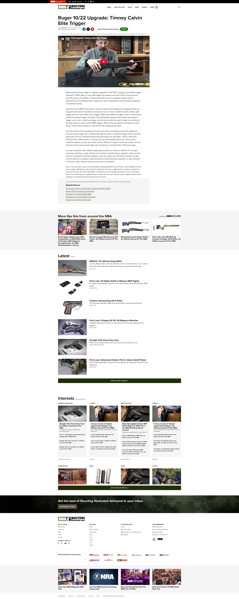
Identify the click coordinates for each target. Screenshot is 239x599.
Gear (137, 7)
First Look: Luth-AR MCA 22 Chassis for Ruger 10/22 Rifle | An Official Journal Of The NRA (166, 239)
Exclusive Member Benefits (160, 529)
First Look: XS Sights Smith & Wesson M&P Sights (114, 281)
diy (96, 182)
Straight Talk (63, 430)
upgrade (83, 182)
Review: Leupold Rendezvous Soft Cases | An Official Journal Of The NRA (103, 239)
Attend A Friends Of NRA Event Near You (165, 587)
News (109, 7)
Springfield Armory (128, 432)
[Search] (179, 7)
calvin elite (110, 182)
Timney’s (121, 92)
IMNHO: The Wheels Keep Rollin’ (105, 261)
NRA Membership (157, 527)
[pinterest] (92, 28)
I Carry (92, 403)
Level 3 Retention (105, 430)
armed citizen (72, 430)
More (72, 257)
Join (69, 2)
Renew (74, 2)
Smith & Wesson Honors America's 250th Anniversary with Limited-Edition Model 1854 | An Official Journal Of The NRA (134, 444)
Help (59, 535)
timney (116, 182)
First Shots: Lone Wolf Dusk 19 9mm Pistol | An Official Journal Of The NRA (166, 450)
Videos (144, 7)
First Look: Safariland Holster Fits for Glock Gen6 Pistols (117, 360)
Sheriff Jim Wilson (98, 345)
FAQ (59, 532)
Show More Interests (130, 488)
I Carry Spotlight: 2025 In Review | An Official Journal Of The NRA (102, 436)
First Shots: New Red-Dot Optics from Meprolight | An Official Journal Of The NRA (165, 443)
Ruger (128, 109)
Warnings (91, 596)
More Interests (80, 399)
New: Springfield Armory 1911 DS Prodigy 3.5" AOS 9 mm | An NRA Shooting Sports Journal (134, 426)
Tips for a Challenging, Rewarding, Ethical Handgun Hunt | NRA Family (72, 436)
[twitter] (88, 28)
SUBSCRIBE (67, 507)
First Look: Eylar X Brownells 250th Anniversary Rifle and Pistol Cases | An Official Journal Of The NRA (134, 452)
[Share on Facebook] (84, 28)
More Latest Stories (127, 381)
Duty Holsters (95, 430)
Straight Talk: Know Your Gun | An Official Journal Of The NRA (72, 425)
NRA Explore (124, 535)
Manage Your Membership (159, 535)
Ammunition (63, 466)
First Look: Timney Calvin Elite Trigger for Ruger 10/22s (88, 188)
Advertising (61, 527)
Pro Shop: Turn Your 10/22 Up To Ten (81, 196)
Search (60, 537)
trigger (121, 182)
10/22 (78, 182)
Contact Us (61, 529)
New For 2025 (119, 7)
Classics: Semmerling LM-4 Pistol (105, 300)
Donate (79, 2)
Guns (130, 7)
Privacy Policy (61, 596)
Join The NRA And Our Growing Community (102, 587)
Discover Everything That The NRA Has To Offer (133, 587)
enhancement (90, 182)
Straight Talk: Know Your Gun (104, 340)
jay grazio (127, 182)
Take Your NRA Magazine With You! (71, 587)
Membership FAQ (157, 532)
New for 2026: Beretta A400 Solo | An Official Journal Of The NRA (133, 437)
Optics (95, 288)
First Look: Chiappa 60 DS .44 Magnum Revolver (113, 320)
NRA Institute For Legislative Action (131, 532)
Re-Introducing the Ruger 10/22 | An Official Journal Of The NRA (134, 238)
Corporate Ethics (81, 596)
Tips (70, 29)
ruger (74, 182)
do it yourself (101, 182)
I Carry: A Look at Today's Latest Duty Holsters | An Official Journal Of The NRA (102, 425)
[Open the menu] (156, 7)
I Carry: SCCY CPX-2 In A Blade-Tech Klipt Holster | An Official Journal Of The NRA (103, 448)
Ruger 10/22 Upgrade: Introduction (80, 191)
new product (143, 432)
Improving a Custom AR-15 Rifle (78, 194)
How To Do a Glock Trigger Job (78, 199)
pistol (136, 432)
